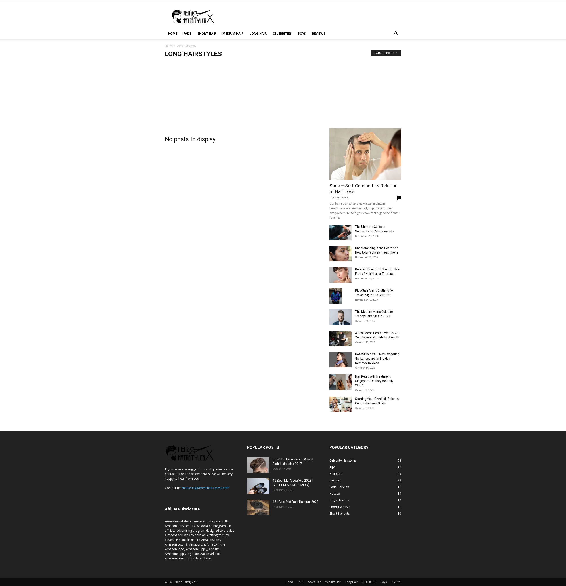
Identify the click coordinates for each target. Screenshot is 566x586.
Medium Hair (232, 33)
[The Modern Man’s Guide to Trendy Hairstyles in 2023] (340, 317)
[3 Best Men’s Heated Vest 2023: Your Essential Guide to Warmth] (340, 338)
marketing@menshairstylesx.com (205, 488)
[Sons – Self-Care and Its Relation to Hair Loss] (365, 154)
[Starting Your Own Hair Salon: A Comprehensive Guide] (340, 404)
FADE (187, 33)
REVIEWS (318, 33)
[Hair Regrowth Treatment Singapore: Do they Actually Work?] (340, 382)
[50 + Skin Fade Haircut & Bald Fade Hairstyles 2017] (258, 465)
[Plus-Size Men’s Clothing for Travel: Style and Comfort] (335, 296)
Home (172, 33)
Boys (302, 33)
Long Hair (258, 33)
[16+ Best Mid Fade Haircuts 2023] (258, 507)
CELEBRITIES (282, 33)
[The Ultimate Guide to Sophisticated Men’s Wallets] (340, 232)
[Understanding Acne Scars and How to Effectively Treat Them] (340, 253)
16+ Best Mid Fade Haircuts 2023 (295, 502)
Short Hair (206, 33)
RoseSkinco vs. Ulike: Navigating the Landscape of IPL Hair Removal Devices (377, 358)
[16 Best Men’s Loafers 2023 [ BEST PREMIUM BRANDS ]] (258, 486)
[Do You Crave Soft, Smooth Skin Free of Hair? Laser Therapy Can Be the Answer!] (340, 275)
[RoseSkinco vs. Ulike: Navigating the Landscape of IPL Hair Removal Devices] (340, 359)
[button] (395, 34)
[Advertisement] (283, 95)
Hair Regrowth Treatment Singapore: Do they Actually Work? (374, 381)
